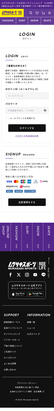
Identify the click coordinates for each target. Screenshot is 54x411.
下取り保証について (13, 345)
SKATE (47, 21)
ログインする (27, 128)
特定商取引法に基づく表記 (27, 387)
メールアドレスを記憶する (22, 118)
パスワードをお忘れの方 (27, 136)
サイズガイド (10, 357)
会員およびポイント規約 (21, 391)
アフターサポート (12, 339)
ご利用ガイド (10, 351)
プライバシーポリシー (27, 383)
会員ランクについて (13, 327)
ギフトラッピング (12, 333)
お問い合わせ (10, 369)
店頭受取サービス (12, 322)
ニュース (31, 327)
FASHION (8, 21)
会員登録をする (26, 202)
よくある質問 (10, 363)
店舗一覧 (31, 322)
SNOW (34, 21)
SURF (22, 21)
